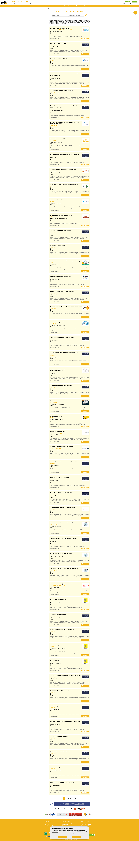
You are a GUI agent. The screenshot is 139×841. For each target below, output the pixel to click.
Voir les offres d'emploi (69, 5)
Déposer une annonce (58, 5)
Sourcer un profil (47, 5)
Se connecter (126, 3)
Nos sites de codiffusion (50, 825)
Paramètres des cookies (86, 823)
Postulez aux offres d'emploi (69, 11)
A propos (90, 5)
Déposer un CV (79, 5)
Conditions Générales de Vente (87, 825)
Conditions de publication (86, 824)
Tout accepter (76, 837)
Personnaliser (62, 837)
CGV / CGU (79, 831)
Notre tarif (47, 824)
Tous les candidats (66, 821)
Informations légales (85, 821)
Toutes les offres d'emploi (67, 823)
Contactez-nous (48, 821)
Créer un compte (134, 3)
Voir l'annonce (85, 38)
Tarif (85, 5)
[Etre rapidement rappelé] (135, 13)
